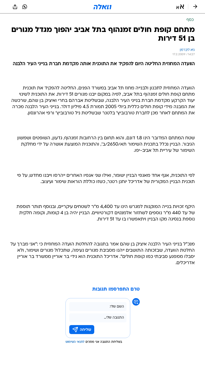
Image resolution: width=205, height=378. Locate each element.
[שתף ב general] (15, 6)
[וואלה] (103, 6)
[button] (180, 6)
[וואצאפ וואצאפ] (24, 6)
